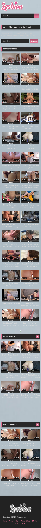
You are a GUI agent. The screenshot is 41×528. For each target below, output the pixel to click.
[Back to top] (34, 521)
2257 (16, 523)
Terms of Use (25, 521)
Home (5, 521)
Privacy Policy (14, 521)
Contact (23, 523)
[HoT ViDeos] (17, 6)
